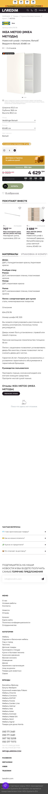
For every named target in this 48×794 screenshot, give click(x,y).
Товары (16, 16)
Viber (4, 766)
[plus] (15, 150)
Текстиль (6, 645)
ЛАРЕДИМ (6, 16)
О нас (4, 601)
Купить (14, 186)
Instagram (7, 762)
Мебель (5, 637)
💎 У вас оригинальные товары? (15, 532)
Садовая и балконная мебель (15, 639)
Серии (5, 673)
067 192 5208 (9, 738)
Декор (5, 663)
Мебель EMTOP (9, 698)
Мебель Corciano (9, 695)
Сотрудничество (9, 625)
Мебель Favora (8, 701)
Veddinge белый (10, 120)
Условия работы (9, 603)
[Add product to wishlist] (19, 208)
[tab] (24, 532)
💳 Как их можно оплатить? (13, 538)
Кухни (4, 18)
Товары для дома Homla (12, 724)
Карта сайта (7, 620)
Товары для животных (11, 671)
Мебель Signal (8, 722)
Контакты (6, 606)
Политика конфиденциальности (16, 622)
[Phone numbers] (32, 10)
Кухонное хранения (11, 655)
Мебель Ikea (7, 709)
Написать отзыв (11, 393)
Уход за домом (8, 668)
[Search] (28, 10)
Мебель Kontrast (9, 714)
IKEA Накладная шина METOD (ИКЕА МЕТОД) (12, 232)
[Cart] (36, 10)
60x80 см (6, 128)
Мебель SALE (8, 719)
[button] (24, 97)
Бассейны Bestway (10, 685)
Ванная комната (9, 658)
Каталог (5, 617)
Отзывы (5, 613)
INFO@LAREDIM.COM (11, 751)
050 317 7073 (9, 741)
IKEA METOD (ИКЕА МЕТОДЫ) (34, 232)
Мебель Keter (8, 711)
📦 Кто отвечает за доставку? (14, 551)
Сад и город (7, 642)
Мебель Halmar (9, 706)
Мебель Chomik (9, 693)
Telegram (6, 771)
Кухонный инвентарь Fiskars (14, 690)
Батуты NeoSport (9, 688)
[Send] (42, 579)
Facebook (7, 758)
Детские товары (9, 647)
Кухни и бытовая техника (30, 16)
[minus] (4, 150)
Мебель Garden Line (11, 703)
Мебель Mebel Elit (10, 716)
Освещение (7, 660)
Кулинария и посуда (11, 650)
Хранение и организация (13, 665)
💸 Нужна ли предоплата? (13, 545)
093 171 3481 (8, 731)
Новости (6, 610)
